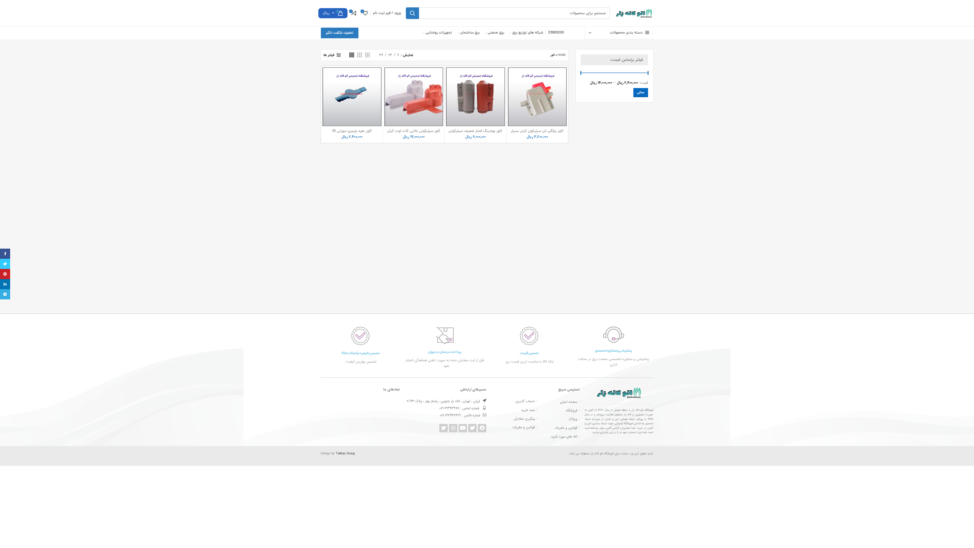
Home (562, 55)
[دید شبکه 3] (359, 55)
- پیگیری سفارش (525, 418)
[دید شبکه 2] (367, 55)
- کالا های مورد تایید (565, 436)
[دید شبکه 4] (351, 55)
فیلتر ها (328, 55)
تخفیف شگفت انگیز (339, 33)
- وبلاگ (574, 419)
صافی (641, 92)
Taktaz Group (345, 453)
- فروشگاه (573, 410)
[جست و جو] (412, 13)
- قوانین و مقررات (567, 428)
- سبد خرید (529, 410)
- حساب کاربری (526, 401)
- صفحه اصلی (570, 402)
